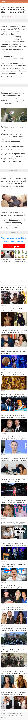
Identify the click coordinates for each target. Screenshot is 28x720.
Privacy (14, 715)
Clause (10, 715)
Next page (14, 246)
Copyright (18, 715)
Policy (6, 715)
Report (12, 17)
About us (3, 715)
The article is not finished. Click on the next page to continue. (14, 239)
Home (3, 1)
